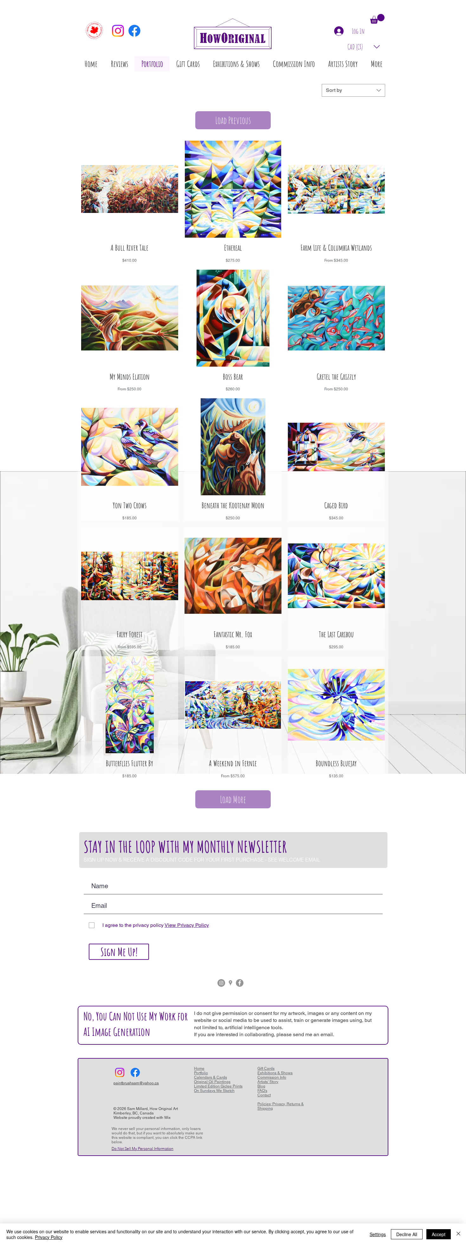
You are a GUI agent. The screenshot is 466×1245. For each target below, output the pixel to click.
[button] (377, 19)
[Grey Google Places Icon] (230, 983)
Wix (167, 1117)
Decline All (406, 1234)
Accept (438, 1234)
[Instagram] (118, 31)
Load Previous (233, 120)
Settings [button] (378, 1234)
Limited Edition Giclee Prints (218, 1086)
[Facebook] (134, 31)
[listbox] (364, 47)
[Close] (458, 1234)
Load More (233, 799)
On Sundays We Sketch (214, 1090)
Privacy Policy (48, 1237)
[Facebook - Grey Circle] (239, 983)
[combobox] (353, 90)
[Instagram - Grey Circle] (221, 983)
